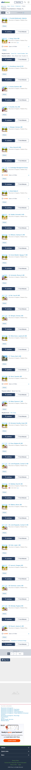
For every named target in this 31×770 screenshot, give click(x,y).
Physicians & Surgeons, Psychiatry (10, 709)
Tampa (8, 6)
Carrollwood (14, 640)
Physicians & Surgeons (7, 708)
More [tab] (2, 755)
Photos (4, 26)
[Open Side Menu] (28, 2)
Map (8, 12)
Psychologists (4, 716)
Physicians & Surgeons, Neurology (10, 715)
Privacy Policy (15, 760)
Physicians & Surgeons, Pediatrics (10, 710)
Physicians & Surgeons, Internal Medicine (12, 711)
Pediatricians (18, 6)
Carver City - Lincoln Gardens (18, 53)
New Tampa (13, 412)
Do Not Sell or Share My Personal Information (15, 762)
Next (20, 653)
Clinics (3, 718)
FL (5, 6)
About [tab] (3, 747)
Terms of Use (13, 764)
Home (2, 6)
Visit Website (22, 31)
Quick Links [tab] (4, 751)
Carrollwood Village (21, 640)
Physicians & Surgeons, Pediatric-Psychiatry (19, 20)
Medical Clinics (5, 720)
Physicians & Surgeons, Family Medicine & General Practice (14, 713)
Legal (19, 764)
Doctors (12, 6)
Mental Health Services (7, 719)
